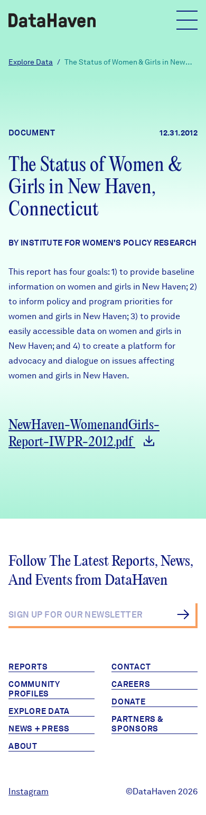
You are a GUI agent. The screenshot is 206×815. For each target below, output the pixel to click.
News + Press (39, 729)
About (23, 746)
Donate (128, 702)
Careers (130, 684)
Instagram (28, 791)
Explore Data (30, 62)
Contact (131, 667)
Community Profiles (34, 689)
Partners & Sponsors (137, 724)
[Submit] (183, 614)
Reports (28, 667)
